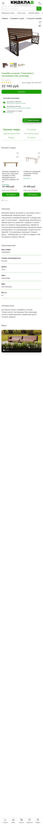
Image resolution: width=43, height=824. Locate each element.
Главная (5, 18)
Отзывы (32, 137)
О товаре (31, 129)
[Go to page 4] (6, 200)
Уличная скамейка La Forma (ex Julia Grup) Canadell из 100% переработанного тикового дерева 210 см (10, 177)
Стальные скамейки (35, 18)
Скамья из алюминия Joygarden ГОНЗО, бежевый (32, 174)
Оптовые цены (31, 133)
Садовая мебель (34, 13)
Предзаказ (21, 92)
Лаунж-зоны (21, 13)
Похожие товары (11, 129)
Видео (11, 137)
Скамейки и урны (17, 18)
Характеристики (11, 133)
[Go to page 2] (3, 200)
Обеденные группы (8, 13)
